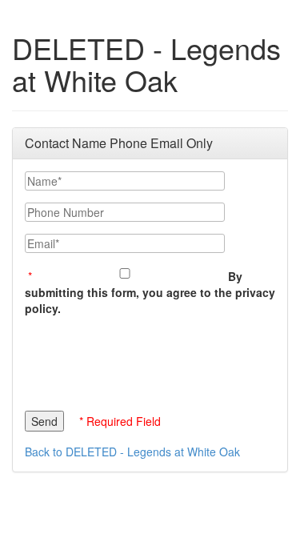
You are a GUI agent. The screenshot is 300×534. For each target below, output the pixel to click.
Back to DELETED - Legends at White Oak (132, 452)
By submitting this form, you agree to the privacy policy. (150, 292)
